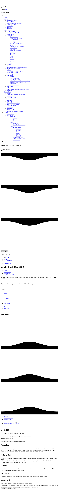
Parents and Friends (11, 105)
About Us (6, 19)
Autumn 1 (18, 129)
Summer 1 (18, 134)
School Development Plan (13, 85)
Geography (12, 53)
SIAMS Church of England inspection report (18, 89)
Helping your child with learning (15, 111)
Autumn (15, 118)
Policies (9, 70)
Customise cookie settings (19, 441)
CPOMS (12, 76)
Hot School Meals (11, 109)
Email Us (7, 259)
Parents (5, 98)
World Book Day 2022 (9, 274)
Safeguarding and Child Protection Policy (20, 81)
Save (14, 488)
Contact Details (10, 21)
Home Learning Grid (18, 137)
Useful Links (13, 83)
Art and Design (13, 48)
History (11, 54)
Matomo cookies (8, 468)
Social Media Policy (15, 79)
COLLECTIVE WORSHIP (17, 71)
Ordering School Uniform (13, 104)
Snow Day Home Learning (19, 125)
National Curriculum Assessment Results (17, 67)
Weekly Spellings (17, 127)
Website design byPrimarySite (11, 423)
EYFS (11, 45)
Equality (9, 64)
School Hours (10, 86)
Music (11, 57)
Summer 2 (18, 136)
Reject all (3, 441)
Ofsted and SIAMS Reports (13, 68)
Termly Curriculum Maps (16, 38)
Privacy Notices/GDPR (12, 72)
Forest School (10, 107)
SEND (8, 87)
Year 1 (14, 41)
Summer (15, 120)
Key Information (8, 30)
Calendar (9, 93)
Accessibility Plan (11, 31)
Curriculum (9, 35)
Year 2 (14, 42)
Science (12, 59)
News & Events (7, 92)
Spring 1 (18, 131)
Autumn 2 (18, 130)
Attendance (9, 100)
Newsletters (9, 96)
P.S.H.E (12, 61)
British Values (10, 34)
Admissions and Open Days (13, 32)
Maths (11, 56)
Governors (9, 27)
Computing (12, 49)
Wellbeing (9, 90)
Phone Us (7, 258)
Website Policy (7, 419)
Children (6, 112)
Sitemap (6, 416)
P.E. (11, 60)
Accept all (9, 441)
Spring (14, 119)
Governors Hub (7, 263)
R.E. (11, 63)
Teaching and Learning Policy (17, 46)
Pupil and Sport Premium (13, 74)
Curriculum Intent (14, 37)
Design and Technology (15, 50)
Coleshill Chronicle (11, 97)
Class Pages (10, 115)
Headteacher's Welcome (12, 20)
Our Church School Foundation (14, 23)
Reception (15, 39)
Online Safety (16, 140)
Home (5, 17)
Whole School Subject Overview (18, 43)
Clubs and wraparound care (13, 103)
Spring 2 (18, 133)
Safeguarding (10, 75)
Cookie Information (8, 418)
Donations (9, 28)
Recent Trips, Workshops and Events (16, 94)
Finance (9, 65)
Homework (15, 123)
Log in (6, 9)
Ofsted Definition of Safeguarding (18, 82)
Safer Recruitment (14, 78)
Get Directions (8, 260)
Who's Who (10, 26)
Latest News (7, 273)
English (12, 52)
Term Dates (9, 101)
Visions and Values (11, 24)
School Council (10, 114)
